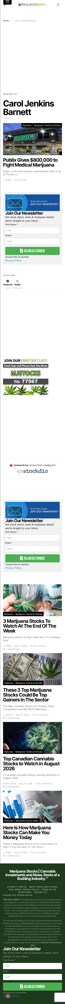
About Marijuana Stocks (43, 887)
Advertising (24, 892)
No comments (40, 646)
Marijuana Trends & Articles (47, 125)
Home (6, 20)
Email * (8, 235)
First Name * (11, 224)
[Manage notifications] (7, 996)
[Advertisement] (32, 56)
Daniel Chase (9, 783)
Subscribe (34, 250)
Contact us (40, 892)
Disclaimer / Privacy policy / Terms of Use (32, 889)
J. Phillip (7, 180)
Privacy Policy (13, 260)
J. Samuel (8, 714)
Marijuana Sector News (27, 820)
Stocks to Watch (17, 887)
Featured (27, 125)
